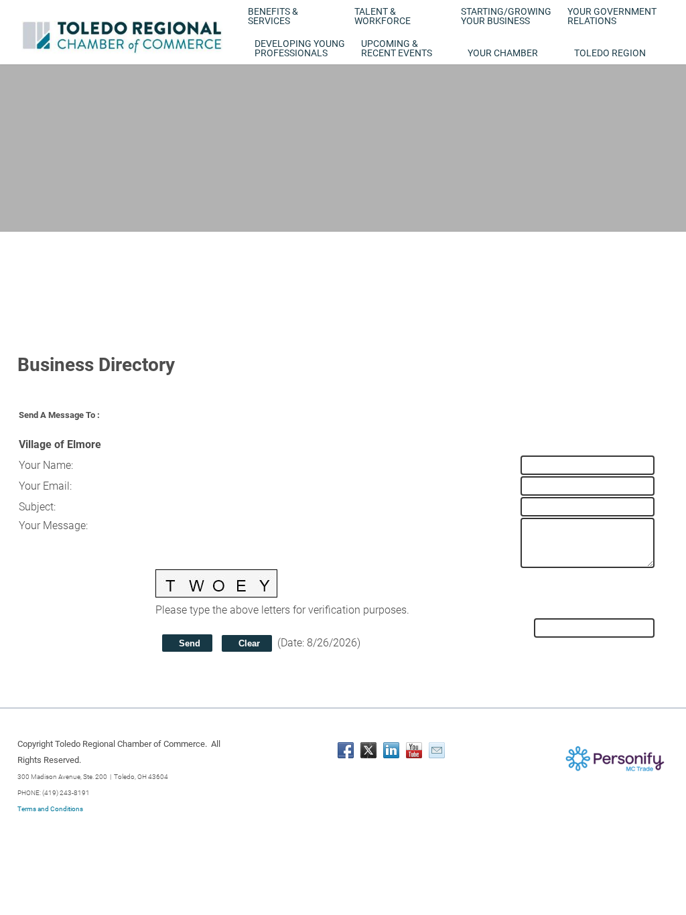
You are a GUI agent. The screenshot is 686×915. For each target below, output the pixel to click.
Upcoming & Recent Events (396, 48)
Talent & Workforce (382, 16)
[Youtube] (414, 750)
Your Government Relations (612, 16)
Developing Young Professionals (300, 48)
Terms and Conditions (50, 809)
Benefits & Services (273, 16)
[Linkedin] (391, 750)
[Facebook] (346, 750)
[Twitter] (368, 750)
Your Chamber (503, 53)
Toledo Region (610, 53)
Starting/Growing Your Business (506, 16)
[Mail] (437, 750)
